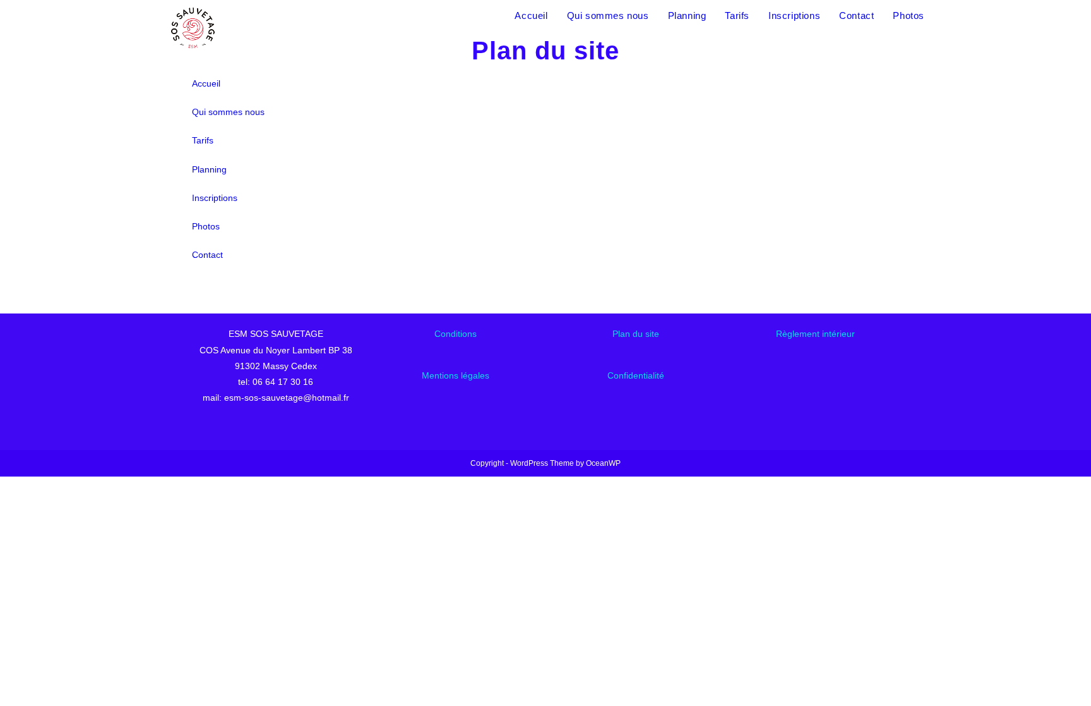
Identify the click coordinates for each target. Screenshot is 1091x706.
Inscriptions (214, 198)
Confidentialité (635, 375)
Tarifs (202, 140)
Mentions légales (455, 375)
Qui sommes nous (228, 112)
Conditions (455, 334)
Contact (207, 255)
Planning (209, 169)
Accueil (206, 83)
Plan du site (635, 334)
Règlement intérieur (815, 334)
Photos (206, 226)
